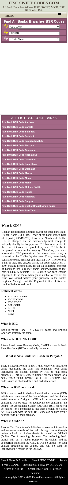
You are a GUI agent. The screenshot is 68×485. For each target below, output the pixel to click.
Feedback (57, 468)
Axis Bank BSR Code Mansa (17, 173)
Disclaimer (34, 473)
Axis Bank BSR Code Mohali (17, 182)
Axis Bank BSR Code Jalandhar (19, 159)
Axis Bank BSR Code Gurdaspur (19, 150)
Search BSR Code (38, 468)
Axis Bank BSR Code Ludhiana (18, 169)
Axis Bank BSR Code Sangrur (18, 201)
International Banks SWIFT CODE (42, 464)
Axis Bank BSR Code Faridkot (18, 136)
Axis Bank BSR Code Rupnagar (18, 196)
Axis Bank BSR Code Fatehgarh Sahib (22, 141)
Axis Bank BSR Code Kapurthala (19, 164)
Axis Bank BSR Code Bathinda (18, 131)
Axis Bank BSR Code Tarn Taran (19, 210)
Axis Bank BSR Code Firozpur (18, 145)
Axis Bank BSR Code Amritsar (18, 122)
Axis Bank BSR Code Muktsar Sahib (21, 187)
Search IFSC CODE (43, 460)
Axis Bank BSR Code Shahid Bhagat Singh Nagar (28, 206)
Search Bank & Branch (14, 460)
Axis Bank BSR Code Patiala (17, 192)
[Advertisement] (34, 79)
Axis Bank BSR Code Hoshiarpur (19, 154)
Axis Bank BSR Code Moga (16, 178)
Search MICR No (13, 468)
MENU (9, 15)
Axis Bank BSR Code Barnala (17, 127)
